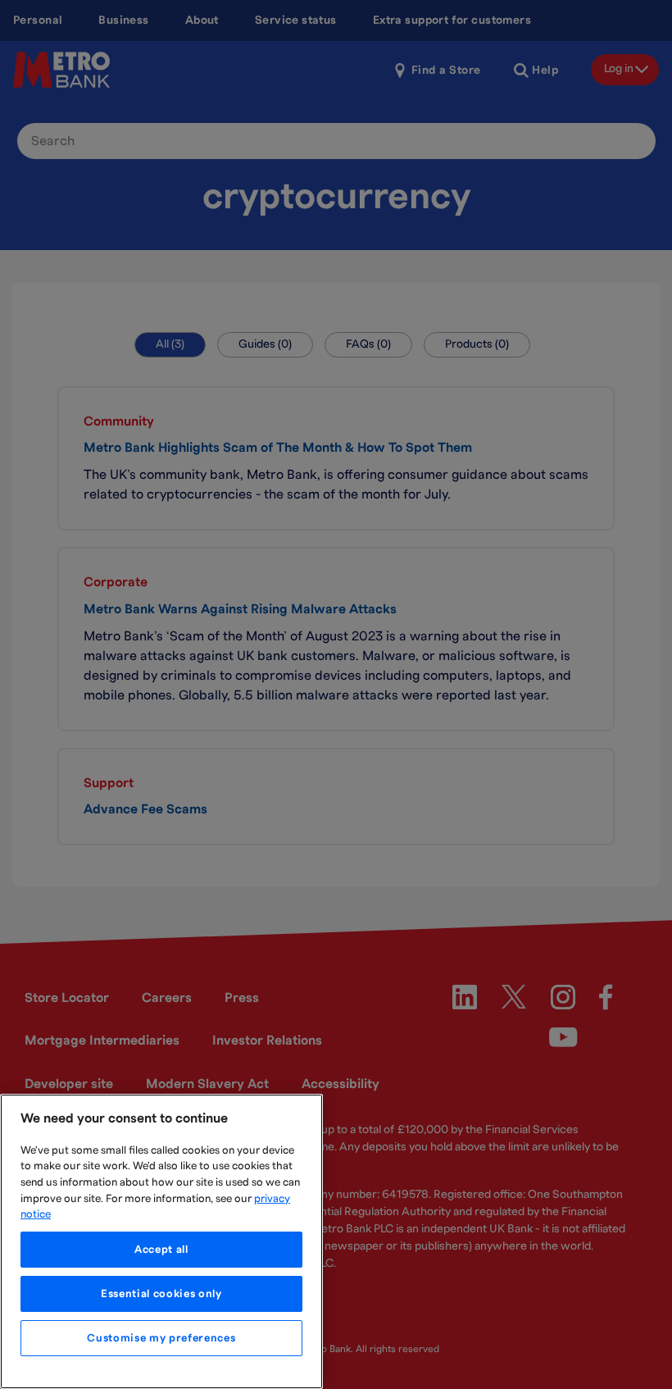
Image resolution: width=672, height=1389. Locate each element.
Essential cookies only (161, 1294)
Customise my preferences (161, 1338)
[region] (161, 1241)
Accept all (161, 1250)
